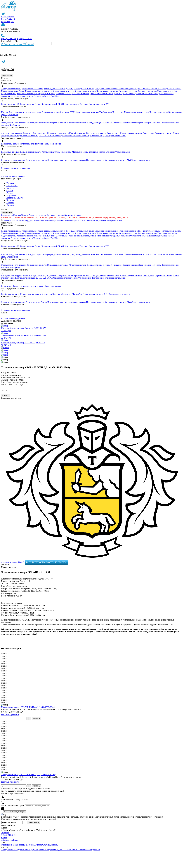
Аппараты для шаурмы (11, 133)
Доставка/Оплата (34, 845)
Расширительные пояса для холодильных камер (43, 89)
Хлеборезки (14, 125)
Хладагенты (118, 112)
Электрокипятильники (115, 136)
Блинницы (27, 133)
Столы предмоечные (140, 160)
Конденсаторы (34, 112)
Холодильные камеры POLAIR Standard (75, 220)
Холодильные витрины (85, 91)
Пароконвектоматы (163, 133)
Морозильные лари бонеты (68, 93)
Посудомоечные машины (26, 136)
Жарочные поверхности (58, 133)
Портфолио (11, 195)
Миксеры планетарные (57, 123)
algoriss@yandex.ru (9, 29)
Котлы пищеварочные (96, 133)
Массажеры (66, 152)
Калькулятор (12, 185)
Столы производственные (13, 160)
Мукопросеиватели (77, 123)
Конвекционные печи (37, 123)
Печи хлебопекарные (112, 123)
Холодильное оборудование (24, 220)
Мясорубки (77, 152)
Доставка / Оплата (14, 198)
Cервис (9, 190)
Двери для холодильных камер (80, 89)
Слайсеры (110, 152)
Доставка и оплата (55, 215)
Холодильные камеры (11, 89)
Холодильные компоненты (66, 849)
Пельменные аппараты (30, 152)
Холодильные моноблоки (13, 91)
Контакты (10, 200)
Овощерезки (148, 133)
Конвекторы (6, 144)
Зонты (44, 160)
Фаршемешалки (122, 152)
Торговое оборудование (89, 849)
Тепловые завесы (53, 144)
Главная (10, 183)
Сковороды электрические (65, 136)
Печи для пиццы (94, 123)
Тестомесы (156, 123)
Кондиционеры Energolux (76, 104)
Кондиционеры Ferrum (30, 104)
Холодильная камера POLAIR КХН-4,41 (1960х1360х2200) (28, 707)
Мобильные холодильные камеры (165, 89)
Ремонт (9, 193)
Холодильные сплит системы (38, 91)
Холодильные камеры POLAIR (108, 220)
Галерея (10, 202)
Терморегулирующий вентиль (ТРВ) (59, 112)
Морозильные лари (46, 93)
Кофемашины (113, 133)
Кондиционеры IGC (10, 104)
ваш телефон (7, 799)
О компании (6, 845)
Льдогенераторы (8, 93)
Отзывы (10, 205)
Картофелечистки (77, 133)
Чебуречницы (97, 136)
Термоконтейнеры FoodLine (46, 96)
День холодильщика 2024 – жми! (18, 44)
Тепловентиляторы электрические (28, 144)
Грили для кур (39, 133)
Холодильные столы (147, 91)
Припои (4, 112)
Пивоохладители (157, 93)
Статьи (45, 845)
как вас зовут (7, 793)
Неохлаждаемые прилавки (117, 93)
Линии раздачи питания (131, 133)
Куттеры (56, 152)
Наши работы (19, 845)
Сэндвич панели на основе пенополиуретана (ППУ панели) (122, 89)
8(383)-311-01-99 (24, 38)
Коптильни (47, 152)
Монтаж (10, 188)
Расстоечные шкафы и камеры (137, 123)
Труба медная (105, 112)
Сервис (24, 215)
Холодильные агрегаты (63, 91)
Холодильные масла (158, 112)
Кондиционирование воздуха (40, 849)
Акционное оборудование (13, 176)
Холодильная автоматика (87, 112)
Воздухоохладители (18, 112)
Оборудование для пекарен (13, 123)
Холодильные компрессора (136, 112)
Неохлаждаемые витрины (93, 93)
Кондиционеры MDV (99, 104)
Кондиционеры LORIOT (52, 104)
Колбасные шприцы (10, 152)
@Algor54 (7, 69)
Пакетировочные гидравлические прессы (66, 160)
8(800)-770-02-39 (8, 38)
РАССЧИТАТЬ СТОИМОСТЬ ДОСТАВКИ (46, 562)
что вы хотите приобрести (13, 805)
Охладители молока (139, 93)
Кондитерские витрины (107, 91)
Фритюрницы (84, 136)
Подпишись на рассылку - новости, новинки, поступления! (28, 819)
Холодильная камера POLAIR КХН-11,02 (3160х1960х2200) (28, 774)
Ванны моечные (33, 160)
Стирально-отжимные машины (15, 168)
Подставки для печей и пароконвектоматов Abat (108, 160)
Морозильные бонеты (27, 93)
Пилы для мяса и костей (94, 152)
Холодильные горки (128, 91)
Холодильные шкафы (167, 91)
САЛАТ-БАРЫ (46, 136)
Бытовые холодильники (22, 96)
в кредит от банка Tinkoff (13, 562)
